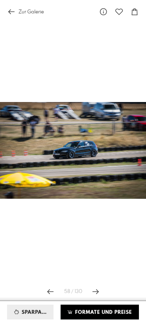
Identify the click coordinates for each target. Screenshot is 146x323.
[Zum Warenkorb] (134, 12)
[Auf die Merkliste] (119, 12)
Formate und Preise (102, 312)
